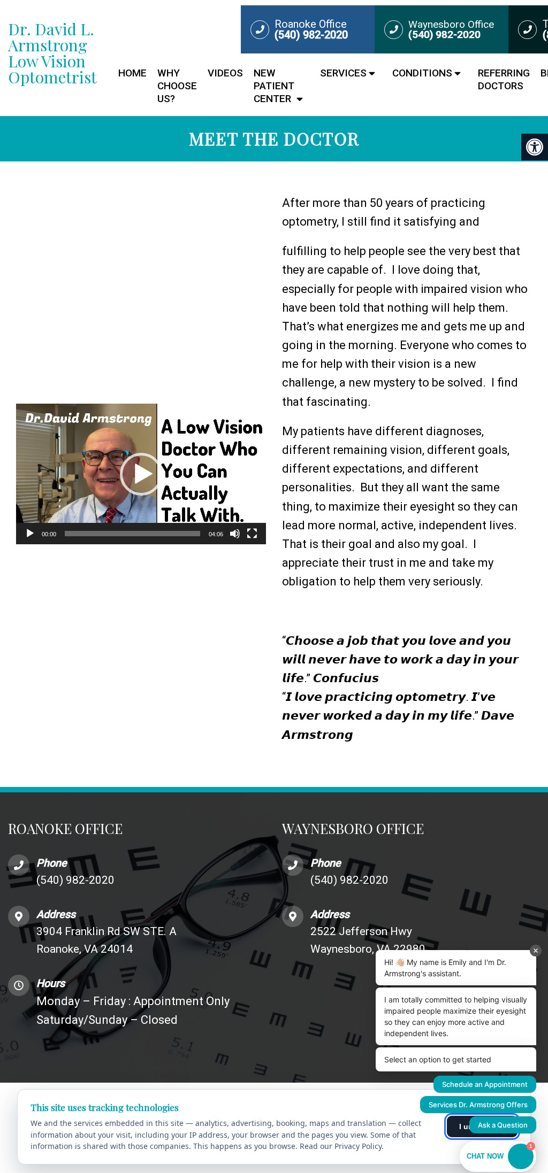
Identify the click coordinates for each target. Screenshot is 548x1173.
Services (343, 73)
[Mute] (235, 533)
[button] (141, 474)
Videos (225, 73)
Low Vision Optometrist (52, 53)
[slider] (132, 533)
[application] (141, 474)
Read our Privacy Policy (341, 1146)
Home (132, 73)
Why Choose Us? (177, 86)
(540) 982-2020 (75, 880)
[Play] (30, 533)
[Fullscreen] (252, 533)
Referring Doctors (504, 79)
